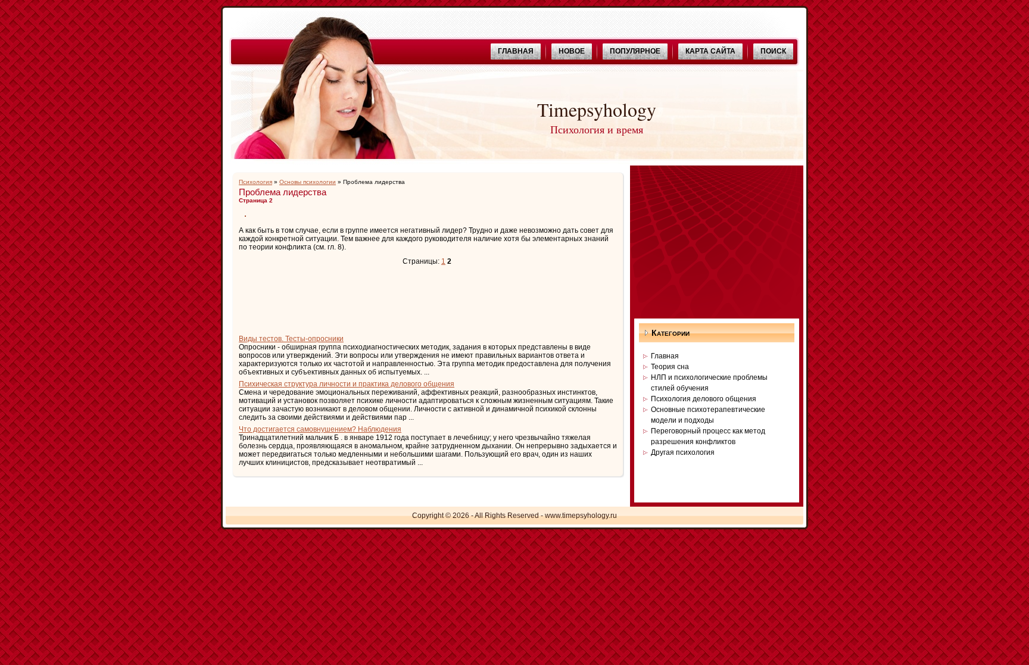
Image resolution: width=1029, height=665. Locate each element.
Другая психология (683, 452)
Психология (255, 182)
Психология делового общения (703, 399)
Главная (665, 356)
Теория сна (670, 367)
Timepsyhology (596, 109)
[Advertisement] (378, 301)
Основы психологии (307, 182)
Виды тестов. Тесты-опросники (291, 339)
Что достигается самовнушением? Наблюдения (320, 429)
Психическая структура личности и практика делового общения (346, 384)
